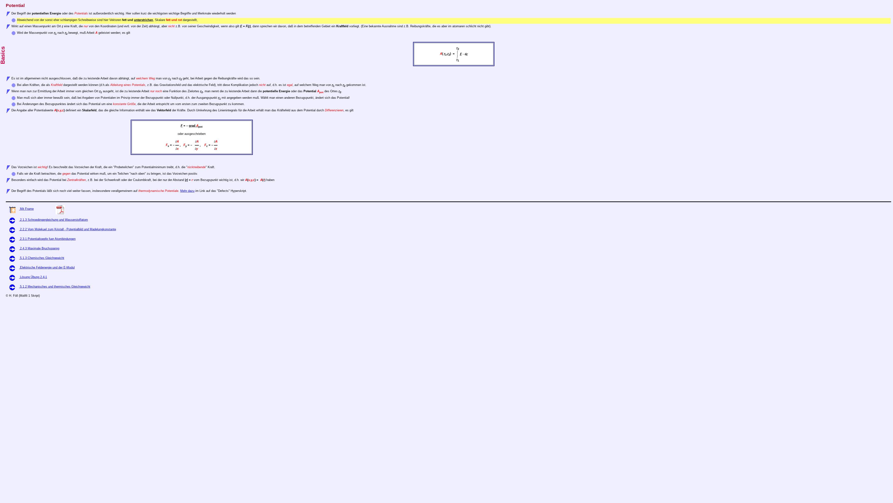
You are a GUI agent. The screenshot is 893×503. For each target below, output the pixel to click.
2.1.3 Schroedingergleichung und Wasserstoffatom (53, 219)
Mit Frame (26, 209)
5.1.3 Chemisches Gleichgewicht (41, 258)
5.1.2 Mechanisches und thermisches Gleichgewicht (54, 286)
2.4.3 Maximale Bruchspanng (39, 248)
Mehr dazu (187, 191)
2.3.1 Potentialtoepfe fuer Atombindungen (47, 239)
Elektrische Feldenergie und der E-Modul (47, 267)
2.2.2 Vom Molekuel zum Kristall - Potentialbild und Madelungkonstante (67, 229)
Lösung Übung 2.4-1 (33, 277)
